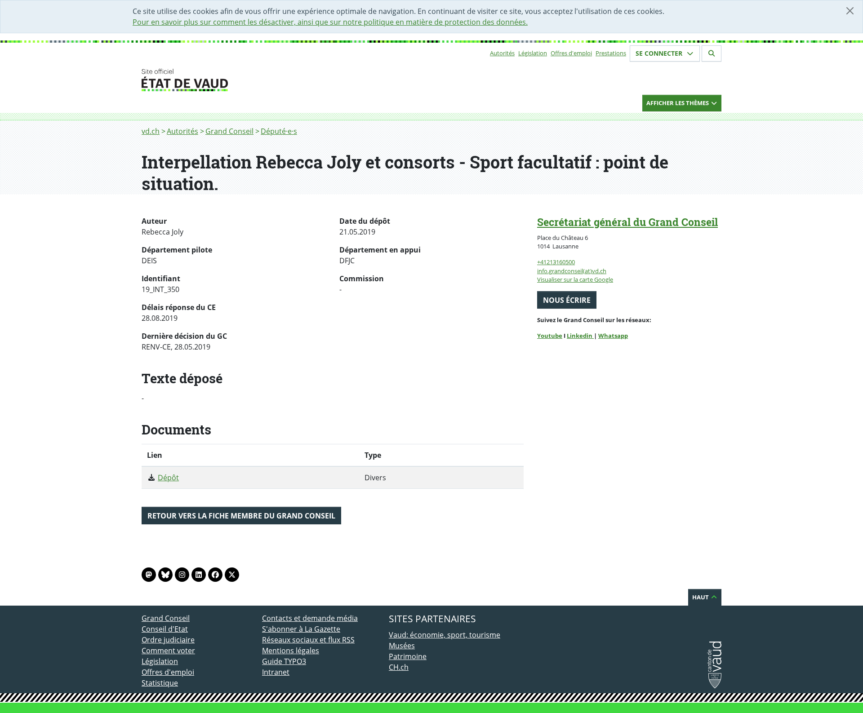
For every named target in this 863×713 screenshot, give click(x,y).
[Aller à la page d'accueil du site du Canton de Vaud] (258, 80)
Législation (532, 53)
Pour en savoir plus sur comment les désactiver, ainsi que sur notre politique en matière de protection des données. (330, 22)
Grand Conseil (229, 131)
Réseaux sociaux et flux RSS (308, 640)
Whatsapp (613, 336)
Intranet (275, 672)
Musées (402, 646)
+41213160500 (556, 262)
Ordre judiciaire (168, 640)
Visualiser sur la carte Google (575, 279)
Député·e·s (279, 131)
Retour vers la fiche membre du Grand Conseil (241, 516)
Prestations (611, 53)
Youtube (549, 336)
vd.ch (151, 131)
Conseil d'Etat (165, 629)
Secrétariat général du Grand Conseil (627, 222)
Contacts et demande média (310, 618)
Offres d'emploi (571, 53)
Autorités (502, 53)
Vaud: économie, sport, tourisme (444, 635)
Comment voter (168, 650)
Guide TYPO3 (284, 661)
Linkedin (580, 336)
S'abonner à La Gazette (301, 629)
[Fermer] (850, 10)
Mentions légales (290, 650)
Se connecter (660, 53)
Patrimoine (408, 656)
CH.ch (399, 667)
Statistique (160, 683)
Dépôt (168, 478)
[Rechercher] (711, 53)
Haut (701, 597)
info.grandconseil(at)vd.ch (571, 271)
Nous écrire (567, 300)
